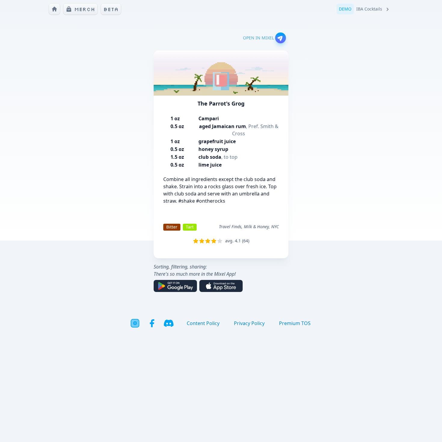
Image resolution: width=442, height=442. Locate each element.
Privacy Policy (249, 323)
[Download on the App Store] (221, 286)
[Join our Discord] (168, 323)
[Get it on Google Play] (175, 286)
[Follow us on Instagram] (135, 323)
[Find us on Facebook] (152, 323)
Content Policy (203, 323)
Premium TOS (295, 323)
